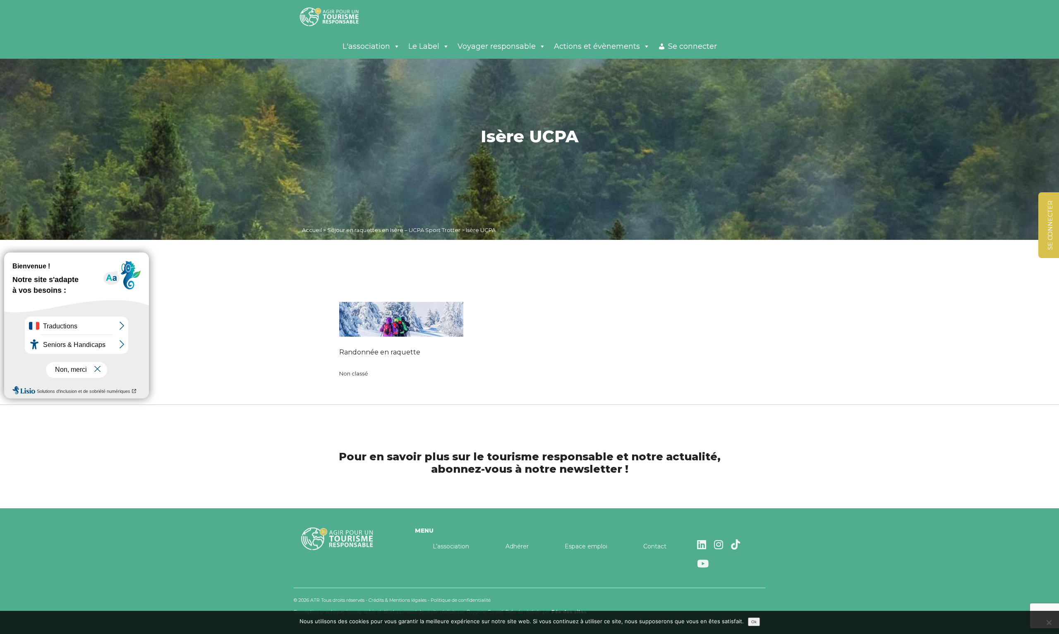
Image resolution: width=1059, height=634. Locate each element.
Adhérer (517, 546)
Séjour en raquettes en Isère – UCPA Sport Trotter (393, 230)
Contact (654, 546)
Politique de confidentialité (461, 600)
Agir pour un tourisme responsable (339, 16)
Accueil (312, 230)
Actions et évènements (597, 46)
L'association (366, 46)
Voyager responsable (497, 46)
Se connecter (692, 46)
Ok (754, 622)
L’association (451, 546)
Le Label (423, 46)
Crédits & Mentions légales (397, 600)
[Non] (1049, 622)
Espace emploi (586, 546)
